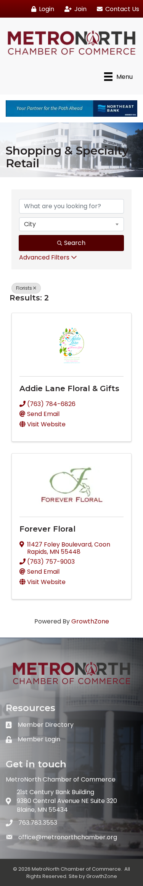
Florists (24, 288)
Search (74, 242)
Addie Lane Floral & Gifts (69, 388)
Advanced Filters (44, 257)
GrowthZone (90, 621)
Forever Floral (47, 529)
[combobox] (71, 224)
